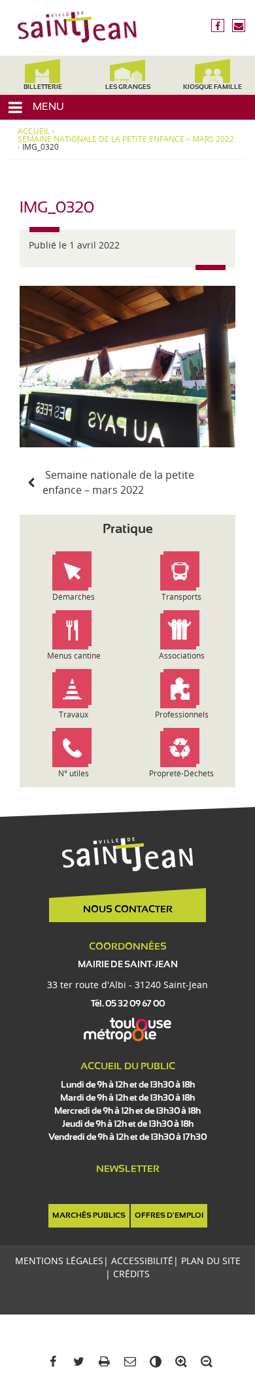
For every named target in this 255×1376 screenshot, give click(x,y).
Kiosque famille (212, 87)
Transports (181, 596)
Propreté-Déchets (181, 773)
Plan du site (211, 1260)
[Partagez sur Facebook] (51, 1362)
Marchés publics (89, 1216)
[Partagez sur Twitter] (76, 1362)
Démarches (73, 596)
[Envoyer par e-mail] (127, 1362)
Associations (182, 655)
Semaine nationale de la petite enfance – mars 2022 (126, 139)
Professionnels (182, 714)
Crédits (131, 1273)
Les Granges (127, 87)
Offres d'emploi (169, 1216)
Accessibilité (142, 1260)
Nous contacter (128, 909)
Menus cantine (74, 655)
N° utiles (73, 773)
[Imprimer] (102, 1362)
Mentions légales (59, 1260)
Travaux (73, 714)
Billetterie (43, 87)
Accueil (34, 131)
